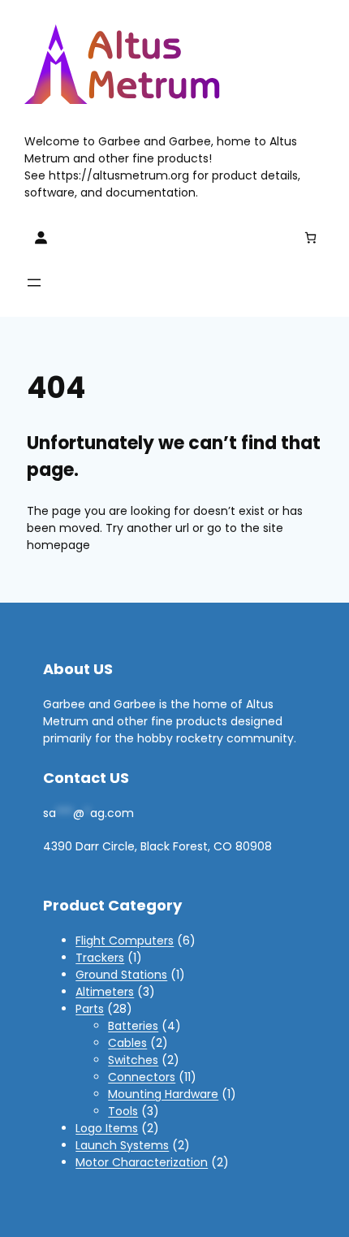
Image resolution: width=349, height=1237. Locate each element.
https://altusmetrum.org (119, 175)
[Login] (40, 237)
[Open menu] (34, 282)
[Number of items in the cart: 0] (310, 237)
